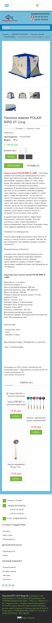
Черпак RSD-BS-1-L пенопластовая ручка (16, 403)
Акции (5, 555)
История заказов (9, 571)
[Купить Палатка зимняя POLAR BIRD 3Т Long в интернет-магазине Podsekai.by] (10, 95)
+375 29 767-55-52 (41, 16)
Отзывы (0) (33, 165)
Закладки (6, 575)
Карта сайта (7, 535)
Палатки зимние (37, 34)
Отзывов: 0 (19, 128)
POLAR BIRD (9, 37)
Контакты (6, 531)
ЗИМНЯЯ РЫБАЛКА (19, 34)
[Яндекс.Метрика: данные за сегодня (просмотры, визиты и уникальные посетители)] (27, 618)
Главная (5, 34)
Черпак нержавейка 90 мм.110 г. (16, 465)
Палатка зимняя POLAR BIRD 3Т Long (33, 37)
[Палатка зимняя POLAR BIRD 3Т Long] (22, 95)
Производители (9, 539)
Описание (13, 165)
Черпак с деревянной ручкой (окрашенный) (36, 419)
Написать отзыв (33, 128)
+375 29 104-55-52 (41, 19)
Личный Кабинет (9, 567)
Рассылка (7, 579)
